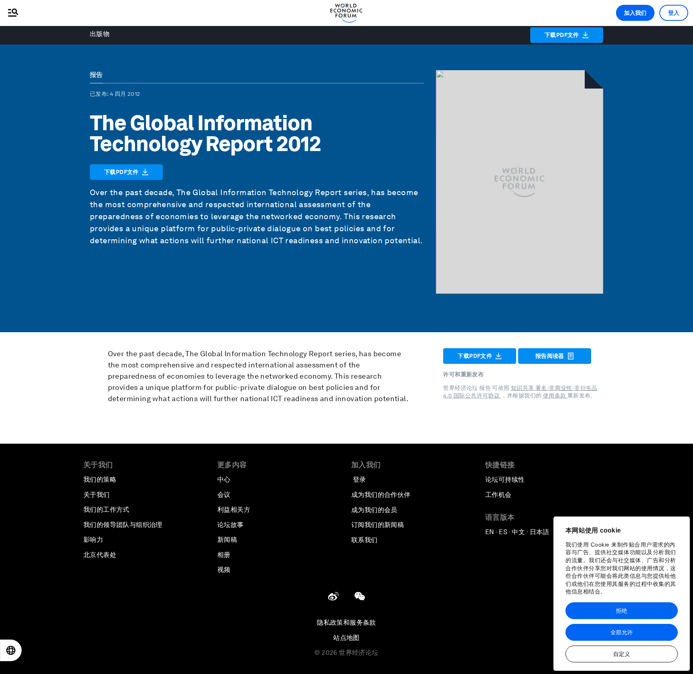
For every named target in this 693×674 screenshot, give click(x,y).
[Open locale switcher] (10, 650)
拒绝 (621, 610)
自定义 (621, 654)
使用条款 (555, 395)
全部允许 (621, 632)
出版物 (99, 34)
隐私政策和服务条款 (346, 622)
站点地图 (346, 638)
